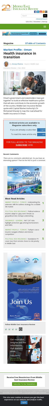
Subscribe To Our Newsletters (24, 384)
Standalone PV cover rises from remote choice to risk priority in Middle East (22, 241)
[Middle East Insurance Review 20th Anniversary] (24, 8)
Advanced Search (41, 19)
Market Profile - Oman (17, 49)
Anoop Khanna (17, 64)
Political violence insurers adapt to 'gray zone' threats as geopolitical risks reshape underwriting (22, 213)
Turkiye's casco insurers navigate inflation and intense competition (22, 232)
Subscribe (29, 22)
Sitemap (44, 22)
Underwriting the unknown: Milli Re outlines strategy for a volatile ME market (22, 204)
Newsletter (37, 22)
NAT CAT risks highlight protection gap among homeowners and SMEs (22, 222)
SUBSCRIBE (21, 145)
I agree (24, 402)
